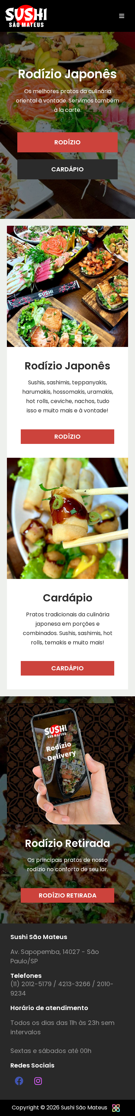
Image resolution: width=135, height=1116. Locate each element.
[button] (67, 142)
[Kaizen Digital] (116, 1107)
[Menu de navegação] (122, 16)
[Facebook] (19, 1080)
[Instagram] (38, 1080)
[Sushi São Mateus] (26, 16)
